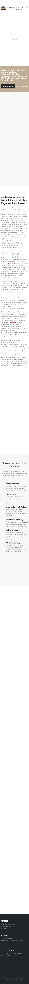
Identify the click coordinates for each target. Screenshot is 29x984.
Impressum (5, 977)
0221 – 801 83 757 (15, 149)
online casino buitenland (8, 322)
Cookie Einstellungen (21, 977)
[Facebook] (5, 944)
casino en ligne (15, 292)
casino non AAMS (13, 263)
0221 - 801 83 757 (23, 2)
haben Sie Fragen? (23, 86)
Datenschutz (12, 977)
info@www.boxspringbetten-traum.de (12, 940)
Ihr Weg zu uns (8, 86)
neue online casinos (7, 349)
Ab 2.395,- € (14, 37)
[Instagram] (2, 944)
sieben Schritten (8, 711)
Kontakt (15, 2)
